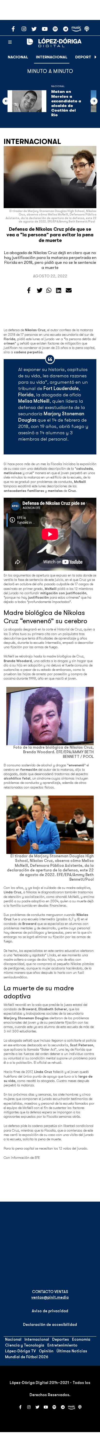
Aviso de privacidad (50, 1311)
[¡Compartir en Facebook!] (29, 290)
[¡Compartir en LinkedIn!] (58, 290)
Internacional (51, 57)
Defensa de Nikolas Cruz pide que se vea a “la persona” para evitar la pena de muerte (50, 235)
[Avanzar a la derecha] (95, 57)
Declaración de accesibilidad (50, 1324)
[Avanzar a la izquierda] (6, 101)
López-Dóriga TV (20, 1351)
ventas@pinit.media (50, 1297)
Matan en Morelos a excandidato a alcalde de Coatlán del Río (66, 103)
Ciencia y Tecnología (24, 1345)
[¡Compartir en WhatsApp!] (48, 290)
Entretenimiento (62, 1345)
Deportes (85, 57)
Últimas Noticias (72, 1351)
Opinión (46, 1351)
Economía (81, 1339)
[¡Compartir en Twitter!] (39, 290)
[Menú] (10, 42)
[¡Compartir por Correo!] (69, 290)
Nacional (18, 57)
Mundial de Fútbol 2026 (26, 1357)
